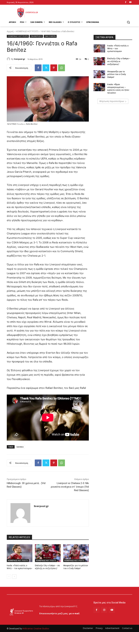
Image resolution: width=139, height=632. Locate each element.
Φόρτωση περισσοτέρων (111, 101)
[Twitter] (46, 67)
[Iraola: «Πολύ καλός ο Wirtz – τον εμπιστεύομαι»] (19, 553)
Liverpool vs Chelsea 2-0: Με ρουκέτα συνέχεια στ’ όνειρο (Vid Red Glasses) (70, 487)
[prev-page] (9, 576)
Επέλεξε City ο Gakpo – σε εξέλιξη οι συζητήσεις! (118, 61)
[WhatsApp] (61, 67)
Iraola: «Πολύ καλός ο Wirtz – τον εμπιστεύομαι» (117, 48)
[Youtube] (130, 2)
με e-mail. (74, 613)
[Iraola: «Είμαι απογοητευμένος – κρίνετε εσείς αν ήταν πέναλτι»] (99, 87)
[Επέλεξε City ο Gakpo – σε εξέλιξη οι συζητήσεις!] (48, 553)
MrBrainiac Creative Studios (36, 628)
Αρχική (10, 31)
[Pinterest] (53, 67)
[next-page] (14, 576)
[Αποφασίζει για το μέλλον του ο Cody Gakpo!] (76, 553)
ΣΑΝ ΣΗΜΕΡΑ (50, 36)
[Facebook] (125, 2)
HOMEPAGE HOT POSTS (27, 31)
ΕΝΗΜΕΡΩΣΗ (36, 36)
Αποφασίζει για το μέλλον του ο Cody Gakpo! (116, 74)
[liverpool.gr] (9, 59)
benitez (20, 446)
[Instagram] (104, 610)
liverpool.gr (19, 59)
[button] (128, 22)
